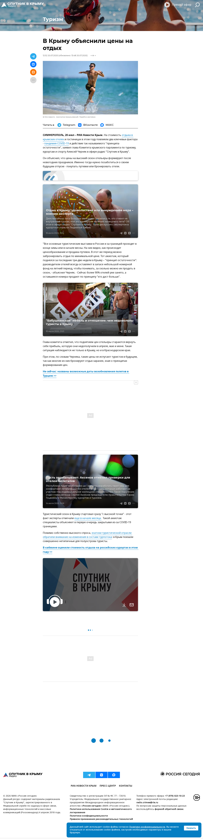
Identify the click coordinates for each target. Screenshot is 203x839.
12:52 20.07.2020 (50, 55)
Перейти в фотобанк (87, 117)
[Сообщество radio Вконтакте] (101, 775)
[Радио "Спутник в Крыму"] (23, 4)
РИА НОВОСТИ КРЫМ (83, 786)
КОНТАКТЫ (125, 786)
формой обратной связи (169, 809)
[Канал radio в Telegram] (89, 775)
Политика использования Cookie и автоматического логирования (101, 811)
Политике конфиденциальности (147, 827)
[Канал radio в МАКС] (114, 775)
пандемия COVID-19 (56, 143)
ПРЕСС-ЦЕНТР (108, 786)
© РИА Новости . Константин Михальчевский (60, 117)
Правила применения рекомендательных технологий (101, 819)
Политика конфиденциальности (89, 816)
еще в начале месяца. (88, 518)
